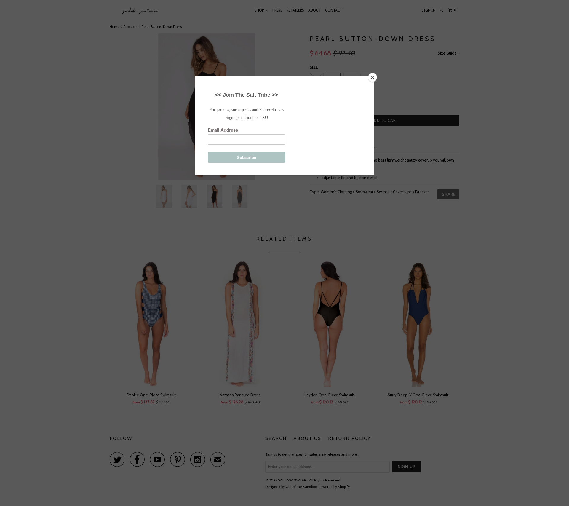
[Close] (372, 77)
